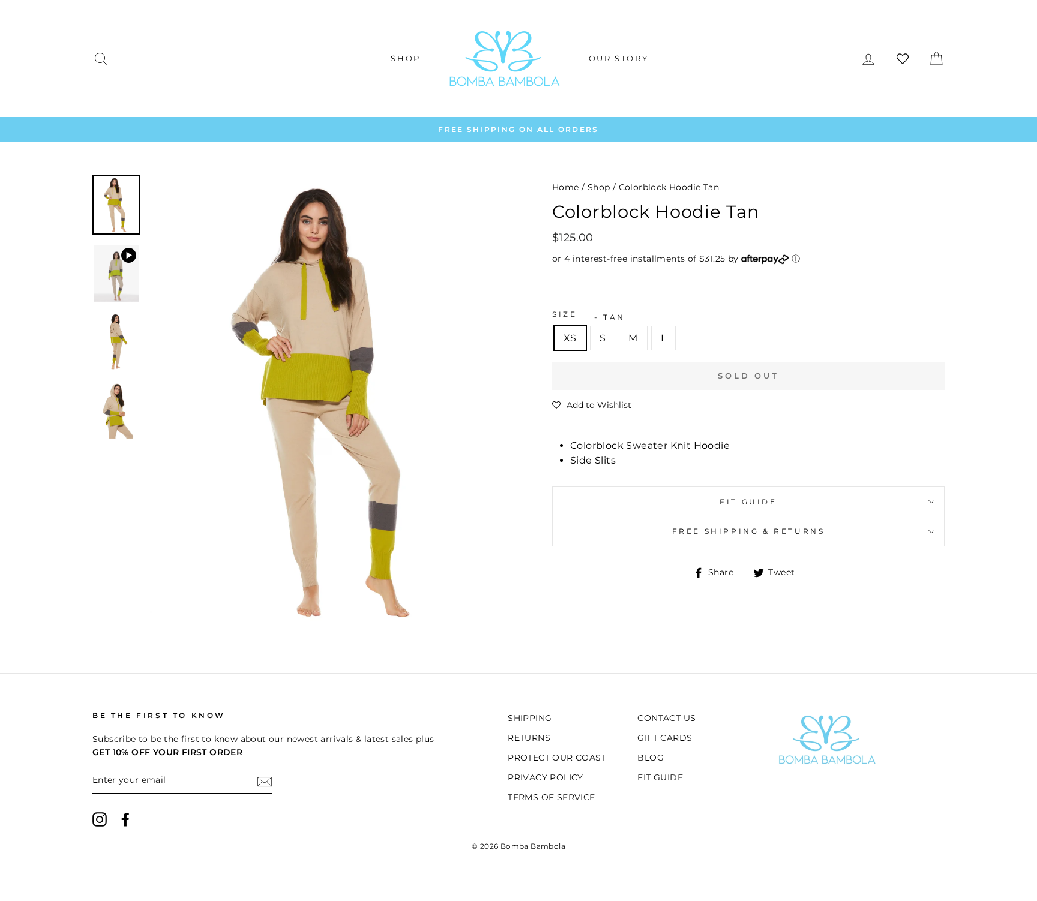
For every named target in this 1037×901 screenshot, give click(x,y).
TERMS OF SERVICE (551, 797)
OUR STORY (618, 58)
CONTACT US (666, 718)
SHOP (405, 58)
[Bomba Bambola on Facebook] (125, 819)
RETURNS (529, 738)
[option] (518, 129)
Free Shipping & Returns (748, 531)
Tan (614, 317)
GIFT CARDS (664, 738)
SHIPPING (530, 718)
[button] (591, 405)
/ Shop (596, 187)
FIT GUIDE (748, 501)
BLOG (650, 757)
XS (570, 338)
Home (565, 187)
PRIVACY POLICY (545, 777)
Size (564, 314)
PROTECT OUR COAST (557, 757)
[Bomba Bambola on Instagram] (99, 819)
